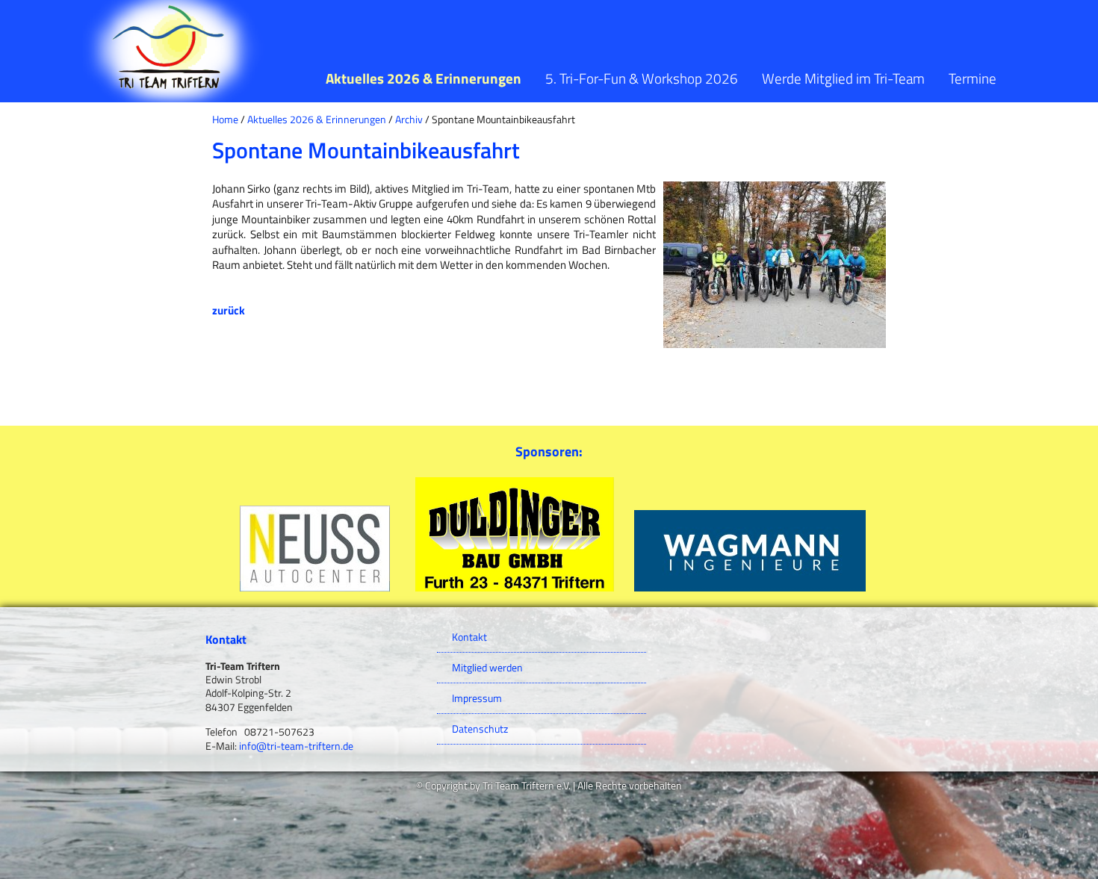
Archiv (409, 119)
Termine (972, 78)
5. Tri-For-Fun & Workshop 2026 (641, 78)
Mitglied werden (487, 667)
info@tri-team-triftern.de (296, 746)
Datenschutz (480, 728)
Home (225, 119)
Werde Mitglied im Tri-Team (843, 78)
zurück (228, 310)
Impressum (477, 698)
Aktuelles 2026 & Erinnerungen (423, 78)
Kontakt (469, 637)
